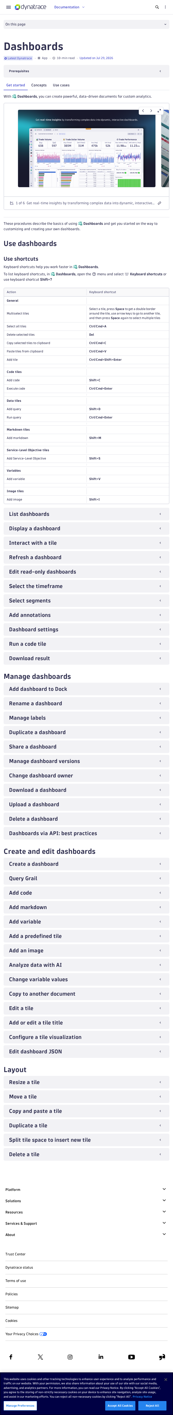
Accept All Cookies (120, 1405)
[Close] (166, 1380)
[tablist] (86, 85)
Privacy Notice (142, 1396)
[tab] (16, 85)
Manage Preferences (20, 1405)
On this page (15, 24)
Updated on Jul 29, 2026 (96, 58)
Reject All (152, 1405)
